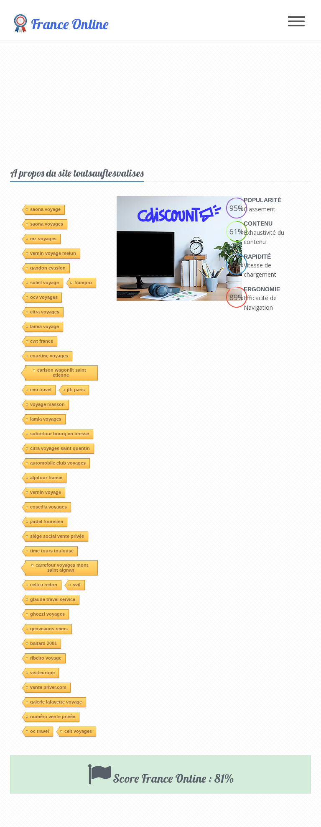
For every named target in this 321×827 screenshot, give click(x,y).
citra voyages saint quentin (60, 448)
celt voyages (78, 731)
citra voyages (44, 311)
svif (77, 584)
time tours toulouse (52, 550)
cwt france (41, 341)
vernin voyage (45, 492)
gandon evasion (48, 267)
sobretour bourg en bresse (59, 433)
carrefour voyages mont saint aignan (62, 567)
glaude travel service (52, 599)
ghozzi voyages (47, 613)
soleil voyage (44, 282)
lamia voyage (44, 326)
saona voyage (45, 209)
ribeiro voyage (45, 657)
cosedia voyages (48, 506)
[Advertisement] (160, 103)
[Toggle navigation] (296, 22)
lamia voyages (45, 418)
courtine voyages (49, 355)
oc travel (39, 731)
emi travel (40, 389)
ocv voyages (44, 297)
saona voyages (46, 223)
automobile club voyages (58, 462)
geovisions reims (49, 628)
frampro (83, 282)
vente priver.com (48, 687)
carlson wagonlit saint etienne (61, 372)
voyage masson (47, 404)
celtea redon (43, 584)
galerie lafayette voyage (56, 701)
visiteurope (42, 672)
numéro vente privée (52, 716)
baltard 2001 (43, 643)
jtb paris (76, 389)
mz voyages (43, 238)
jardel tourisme (46, 521)
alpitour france (46, 477)
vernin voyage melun (53, 253)
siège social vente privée (57, 536)
